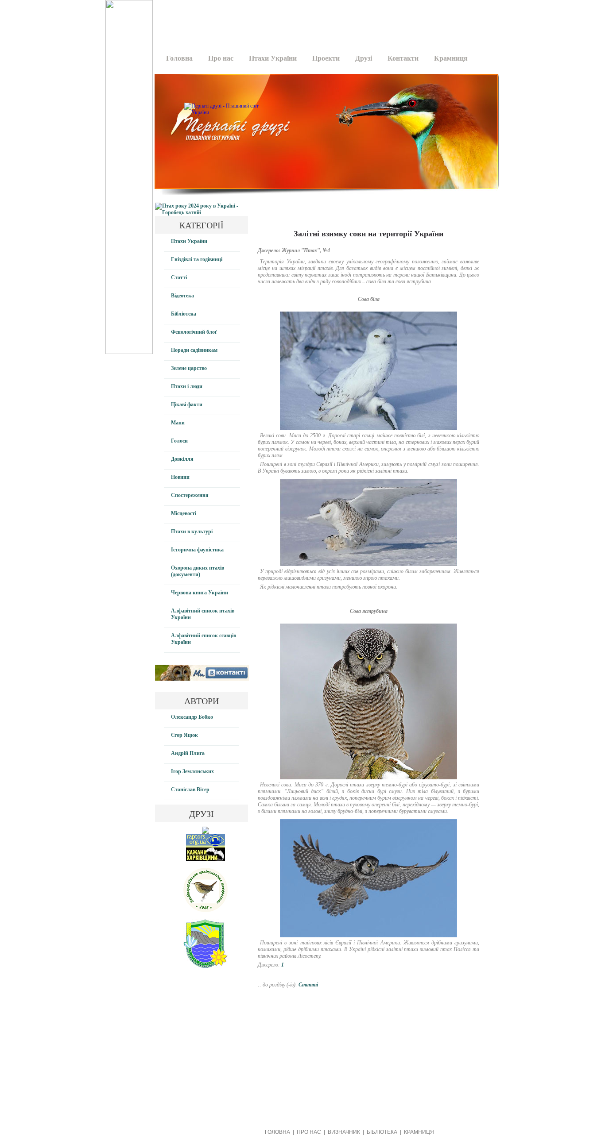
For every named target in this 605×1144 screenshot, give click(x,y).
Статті (179, 277)
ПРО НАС (309, 1132)
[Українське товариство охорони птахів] (205, 832)
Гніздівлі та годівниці (196, 259)
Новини (180, 477)
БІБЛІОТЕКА (382, 1132)
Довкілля (182, 459)
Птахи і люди (186, 386)
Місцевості (183, 513)
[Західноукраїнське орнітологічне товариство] (205, 910)
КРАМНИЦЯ (419, 1132)
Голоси (179, 441)
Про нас (220, 58)
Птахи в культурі (192, 531)
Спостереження (190, 495)
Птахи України (273, 58)
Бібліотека (183, 314)
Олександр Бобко (192, 717)
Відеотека (182, 296)
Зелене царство (189, 368)
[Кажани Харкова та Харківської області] (205, 859)
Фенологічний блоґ (194, 332)
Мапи (178, 423)
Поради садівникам (194, 350)
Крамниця (451, 58)
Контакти (403, 58)
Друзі (363, 58)
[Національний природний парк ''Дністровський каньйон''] (205, 966)
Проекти (326, 58)
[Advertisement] (323, 20)
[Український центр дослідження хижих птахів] (205, 846)
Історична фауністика (197, 550)
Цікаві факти (186, 404)
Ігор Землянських (192, 771)
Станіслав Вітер (190, 789)
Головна (179, 58)
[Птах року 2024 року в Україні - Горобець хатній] (201, 212)
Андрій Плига (188, 753)
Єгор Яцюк (184, 735)
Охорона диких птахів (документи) (197, 571)
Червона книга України (199, 592)
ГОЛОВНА (277, 1132)
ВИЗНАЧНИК (344, 1132)
